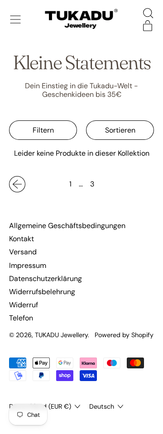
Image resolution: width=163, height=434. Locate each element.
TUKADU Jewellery (61, 335)
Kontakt (21, 238)
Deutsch (101, 406)
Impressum (27, 265)
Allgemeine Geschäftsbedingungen (67, 225)
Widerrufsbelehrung (42, 291)
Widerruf (23, 305)
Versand (23, 252)
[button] (147, 13)
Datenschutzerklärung (45, 278)
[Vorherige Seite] (17, 184)
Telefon (21, 318)
